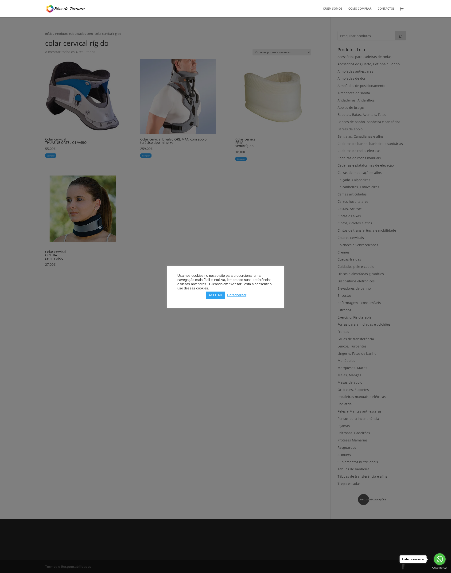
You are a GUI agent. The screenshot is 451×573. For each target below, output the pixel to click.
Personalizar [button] (236, 295)
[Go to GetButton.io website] (439, 568)
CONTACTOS (386, 9)
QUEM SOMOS (332, 9)
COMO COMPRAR (360, 9)
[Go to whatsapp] (440, 559)
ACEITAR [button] (215, 295)
